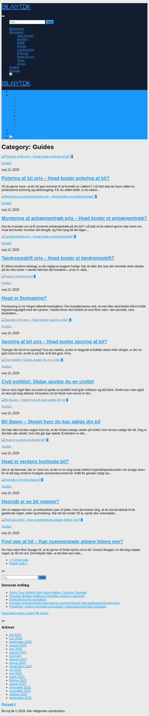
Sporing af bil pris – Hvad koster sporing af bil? (54, 341)
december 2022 (20, 687)
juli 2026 (15, 635)
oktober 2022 (18, 694)
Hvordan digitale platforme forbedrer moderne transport (47, 596)
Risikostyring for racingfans (28, 599)
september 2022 (20, 697)
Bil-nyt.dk (16, 6)
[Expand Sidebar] (3, 571)
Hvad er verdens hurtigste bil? (35, 461)
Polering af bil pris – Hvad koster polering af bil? (56, 178)
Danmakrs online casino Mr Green (25, 613)
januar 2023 (17, 683)
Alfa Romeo (25, 36)
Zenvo (21, 63)
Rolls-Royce (25, 56)
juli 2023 (15, 670)
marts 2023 (17, 676)
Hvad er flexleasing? (24, 298)
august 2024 (17, 652)
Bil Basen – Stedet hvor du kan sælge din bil (51, 421)
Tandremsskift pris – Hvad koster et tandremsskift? (58, 258)
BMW (21, 42)
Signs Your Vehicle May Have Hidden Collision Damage (48, 592)
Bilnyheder (16, 29)
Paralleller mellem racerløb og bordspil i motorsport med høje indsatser (58, 606)
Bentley (22, 39)
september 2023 (20, 666)
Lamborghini (25, 49)
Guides (14, 67)
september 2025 (20, 642)
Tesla (20, 60)
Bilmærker (16, 32)
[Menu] (3, 16)
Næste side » (18, 563)
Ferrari (21, 46)
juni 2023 (15, 673)
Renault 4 (9, 704)
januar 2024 (17, 663)
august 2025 (17, 645)
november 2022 (20, 690)
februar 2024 (18, 659)
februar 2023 (18, 680)
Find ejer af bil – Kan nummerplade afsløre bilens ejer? (62, 541)
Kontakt (14, 70)
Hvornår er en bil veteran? (30, 501)
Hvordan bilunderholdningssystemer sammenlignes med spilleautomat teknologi (64, 603)
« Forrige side (18, 560)
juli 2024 (15, 656)
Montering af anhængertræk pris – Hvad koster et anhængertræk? (74, 218)
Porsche (23, 53)
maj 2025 (15, 649)
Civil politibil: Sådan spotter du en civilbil (48, 381)
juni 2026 (15, 638)
